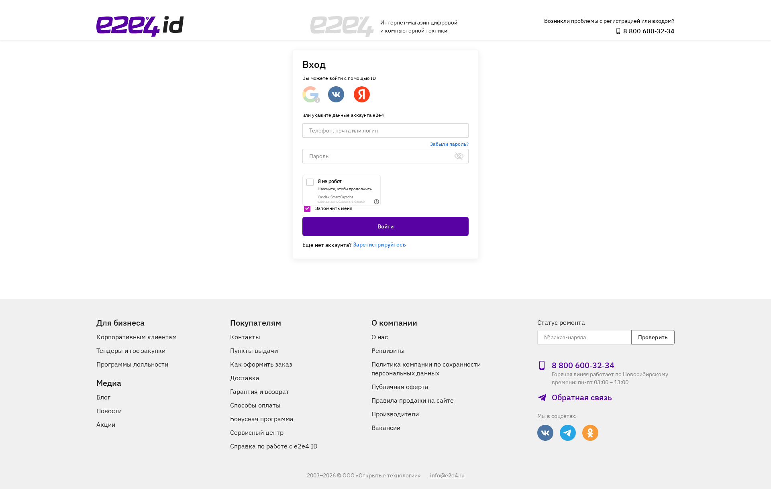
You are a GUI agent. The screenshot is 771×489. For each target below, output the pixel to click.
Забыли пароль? (449, 144)
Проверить (653, 337)
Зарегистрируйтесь (379, 244)
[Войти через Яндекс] (362, 94)
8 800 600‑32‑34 (649, 31)
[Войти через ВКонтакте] (336, 94)
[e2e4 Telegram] (568, 433)
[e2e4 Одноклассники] (590, 433)
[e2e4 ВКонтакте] (545, 433)
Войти (385, 226)
